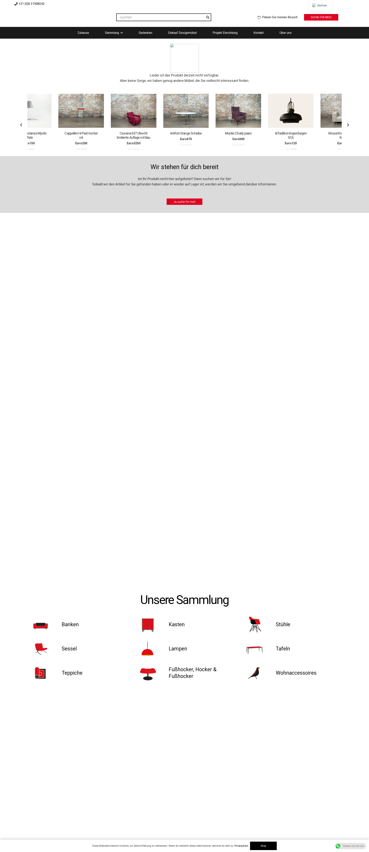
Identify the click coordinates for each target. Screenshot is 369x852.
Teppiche (72, 673)
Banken (70, 624)
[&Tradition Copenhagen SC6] (261, 111)
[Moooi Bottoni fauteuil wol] (314, 111)
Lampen (178, 649)
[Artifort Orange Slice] (157, 111)
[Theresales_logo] (53, 17)
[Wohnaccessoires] (259, 673)
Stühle (283, 624)
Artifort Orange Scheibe (157, 133)
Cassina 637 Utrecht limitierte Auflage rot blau (104, 135)
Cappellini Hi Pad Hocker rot (52, 135)
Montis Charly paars (209, 133)
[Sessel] (44, 649)
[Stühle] (259, 624)
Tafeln (283, 649)
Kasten (177, 624)
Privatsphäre (241, 845)
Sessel (69, 649)
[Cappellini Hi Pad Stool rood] (52, 111)
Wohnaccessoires (296, 673)
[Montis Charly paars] (209, 111)
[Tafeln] (259, 649)
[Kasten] (151, 624)
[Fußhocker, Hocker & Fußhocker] (151, 673)
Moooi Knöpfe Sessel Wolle (314, 135)
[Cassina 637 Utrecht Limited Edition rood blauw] (104, 111)
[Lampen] (151, 649)
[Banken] (44, 624)
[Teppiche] (44, 673)
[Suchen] (208, 17)
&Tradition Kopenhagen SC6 (262, 135)
